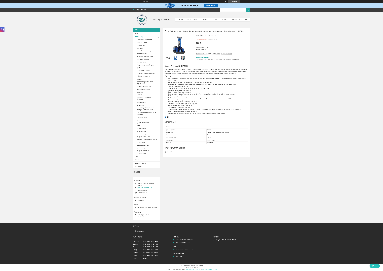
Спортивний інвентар (143, 59)
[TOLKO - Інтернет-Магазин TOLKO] (142, 20)
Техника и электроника (143, 134)
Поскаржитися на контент (193, 269)
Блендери (139, 79)
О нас (215, 20)
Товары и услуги (192, 20)
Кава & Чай (140, 48)
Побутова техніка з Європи (179, 31)
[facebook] (165, 117)
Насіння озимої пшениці (143, 70)
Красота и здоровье (142, 148)
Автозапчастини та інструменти (145, 56)
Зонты (138, 125)
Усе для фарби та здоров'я (144, 89)
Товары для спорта (142, 131)
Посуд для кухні (141, 45)
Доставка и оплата (237, 20)
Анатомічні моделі (142, 54)
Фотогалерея (138, 166)
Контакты (225, 20)
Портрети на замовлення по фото (146, 73)
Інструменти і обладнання (144, 86)
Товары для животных (143, 151)
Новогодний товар (142, 117)
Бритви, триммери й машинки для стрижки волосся (206, 31)
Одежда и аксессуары (143, 145)
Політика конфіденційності (209, 269)
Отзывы (137, 160)
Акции (205, 20)
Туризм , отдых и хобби (143, 123)
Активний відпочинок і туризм (145, 51)
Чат (376, 266)
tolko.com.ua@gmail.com (145, 187)
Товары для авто (141, 153)
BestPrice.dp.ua (139, 231)
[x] (167, 117)
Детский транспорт (142, 120)
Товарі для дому (141, 105)
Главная (180, 20)
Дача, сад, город (141, 62)
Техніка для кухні (141, 102)
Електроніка (140, 92)
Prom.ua (201, 265)
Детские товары (141, 142)
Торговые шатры (141, 128)
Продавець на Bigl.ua (192, 267)
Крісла (138, 68)
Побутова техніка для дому (144, 76)
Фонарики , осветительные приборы (147, 139)
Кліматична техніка (142, 42)
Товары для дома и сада (143, 137)
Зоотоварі (139, 95)
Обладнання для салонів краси (145, 65)
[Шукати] (248, 10)
